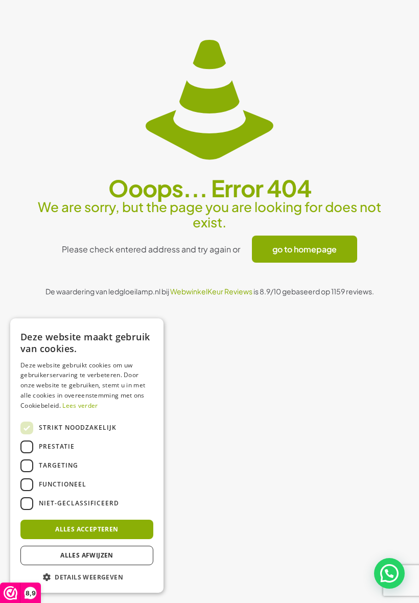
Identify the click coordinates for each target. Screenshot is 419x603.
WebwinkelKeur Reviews (211, 291)
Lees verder (80, 405)
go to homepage (304, 249)
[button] (389, 573)
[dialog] (87, 455)
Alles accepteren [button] (86, 529)
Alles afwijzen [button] (86, 555)
